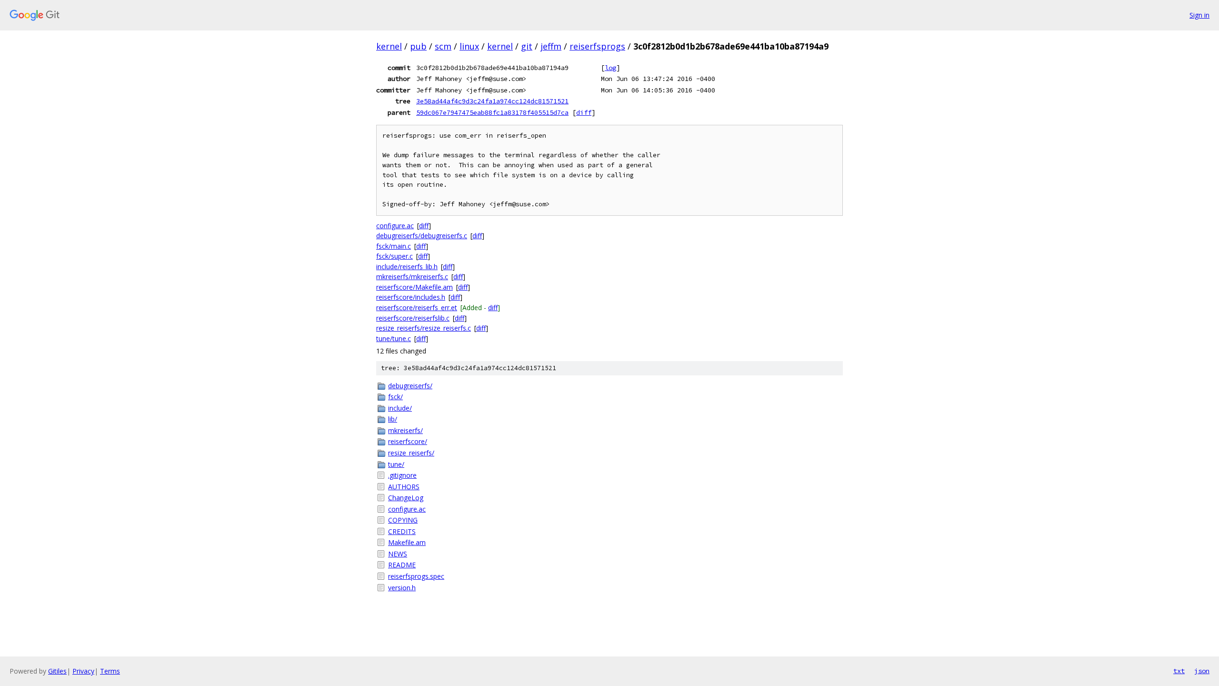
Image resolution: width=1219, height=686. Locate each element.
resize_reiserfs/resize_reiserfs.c (423, 328)
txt (1179, 670)
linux (469, 46)
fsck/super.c (394, 256)
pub (418, 46)
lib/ (392, 419)
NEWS (397, 553)
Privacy (83, 671)
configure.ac (395, 225)
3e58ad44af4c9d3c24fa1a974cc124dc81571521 (492, 101)
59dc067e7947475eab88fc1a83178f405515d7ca (492, 112)
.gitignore (402, 475)
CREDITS (402, 531)
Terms (110, 671)
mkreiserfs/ (405, 430)
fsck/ (395, 396)
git (526, 46)
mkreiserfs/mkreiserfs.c (412, 276)
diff (583, 112)
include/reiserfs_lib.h (407, 266)
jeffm (550, 46)
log (610, 67)
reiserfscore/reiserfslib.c (413, 318)
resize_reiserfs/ (411, 452)
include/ (400, 408)
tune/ (396, 464)
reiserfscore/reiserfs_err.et (416, 307)
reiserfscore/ (407, 441)
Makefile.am (407, 542)
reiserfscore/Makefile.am (414, 287)
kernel (389, 46)
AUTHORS (404, 486)
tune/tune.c (393, 338)
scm (443, 46)
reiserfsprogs (597, 46)
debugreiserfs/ (410, 385)
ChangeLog (405, 497)
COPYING (403, 520)
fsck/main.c (393, 246)
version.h (402, 587)
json (1201, 670)
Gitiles (57, 671)
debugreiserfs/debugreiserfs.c (421, 235)
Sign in (1199, 15)
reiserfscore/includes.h (410, 297)
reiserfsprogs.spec (416, 576)
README (402, 564)
